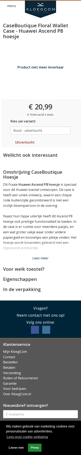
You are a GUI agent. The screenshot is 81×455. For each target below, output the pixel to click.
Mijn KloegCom (15, 351)
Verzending (12, 373)
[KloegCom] (40, 9)
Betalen (9, 367)
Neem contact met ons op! (40, 315)
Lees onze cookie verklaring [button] (27, 437)
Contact (9, 357)
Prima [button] (35, 447)
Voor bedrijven (14, 388)
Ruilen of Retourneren (20, 378)
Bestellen (10, 362)
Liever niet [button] (16, 447)
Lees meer (40, 258)
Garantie (10, 383)
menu (11, 6)
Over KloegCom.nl (17, 394)
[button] (67, 6)
